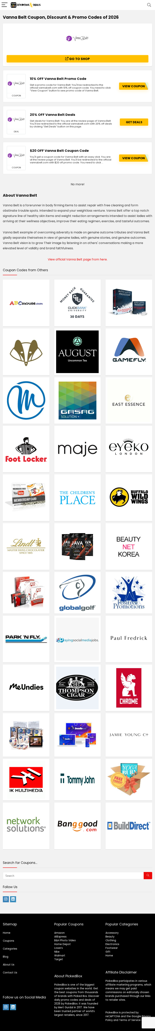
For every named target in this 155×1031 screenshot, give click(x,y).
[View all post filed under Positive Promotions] (128, 593)
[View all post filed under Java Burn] (77, 546)
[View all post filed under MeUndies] (26, 687)
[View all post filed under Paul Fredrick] (128, 639)
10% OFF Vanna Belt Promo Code (58, 78)
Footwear (111, 948)
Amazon (59, 933)
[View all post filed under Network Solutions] (26, 825)
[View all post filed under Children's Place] (77, 497)
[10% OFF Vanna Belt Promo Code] (16, 83)
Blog (5, 957)
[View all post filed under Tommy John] (77, 779)
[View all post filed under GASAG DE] (77, 400)
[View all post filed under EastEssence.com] (128, 400)
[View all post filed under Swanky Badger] (26, 351)
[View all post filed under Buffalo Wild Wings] (128, 497)
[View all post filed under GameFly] (128, 351)
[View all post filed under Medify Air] (26, 400)
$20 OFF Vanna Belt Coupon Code (59, 150)
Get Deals (134, 122)
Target (58, 959)
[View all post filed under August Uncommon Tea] (77, 351)
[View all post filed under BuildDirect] (128, 825)
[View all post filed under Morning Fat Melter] (26, 735)
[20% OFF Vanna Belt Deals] (16, 119)
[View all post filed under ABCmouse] (26, 302)
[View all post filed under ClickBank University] (77, 302)
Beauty (109, 936)
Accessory (112, 933)
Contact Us (10, 972)
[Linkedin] (13, 899)
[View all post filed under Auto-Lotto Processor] (128, 302)
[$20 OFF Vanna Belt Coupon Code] (16, 155)
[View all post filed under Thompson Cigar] (77, 687)
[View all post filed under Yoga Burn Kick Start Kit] (128, 779)
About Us (8, 964)
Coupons (8, 941)
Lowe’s (58, 948)
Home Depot (62, 944)
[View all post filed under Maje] (77, 449)
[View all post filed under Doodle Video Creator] (77, 735)
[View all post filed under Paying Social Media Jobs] (77, 639)
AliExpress (60, 936)
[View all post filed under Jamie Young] (128, 735)
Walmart (59, 955)
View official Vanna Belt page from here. (77, 259)
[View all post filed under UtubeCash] (26, 497)
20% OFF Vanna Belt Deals (52, 114)
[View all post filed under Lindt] (26, 546)
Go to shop (79, 59)
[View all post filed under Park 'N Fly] (26, 639)
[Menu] (4, 5)
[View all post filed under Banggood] (77, 825)
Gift (107, 952)
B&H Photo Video (65, 940)
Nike (57, 952)
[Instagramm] (6, 899)
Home (6, 933)
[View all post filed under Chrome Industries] (128, 687)
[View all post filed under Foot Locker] (26, 449)
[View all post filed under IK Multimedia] (26, 779)
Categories (10, 949)
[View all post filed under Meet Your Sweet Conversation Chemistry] (26, 593)
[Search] (149, 5)
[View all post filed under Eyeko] (128, 449)
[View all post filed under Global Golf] (77, 593)
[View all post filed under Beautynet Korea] (128, 546)
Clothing (110, 940)
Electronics (112, 944)
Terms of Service (130, 1020)
